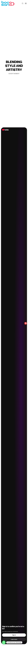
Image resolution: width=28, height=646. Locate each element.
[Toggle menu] (26, 3)
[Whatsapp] (4, 642)
